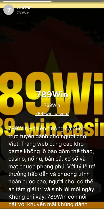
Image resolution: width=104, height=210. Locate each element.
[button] (27, 1)
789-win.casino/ (52, 113)
